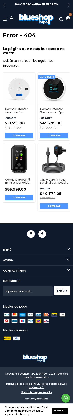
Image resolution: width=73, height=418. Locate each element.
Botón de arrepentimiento (36, 392)
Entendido (60, 410)
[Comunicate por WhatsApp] (65, 398)
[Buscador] (61, 19)
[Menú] (5, 19)
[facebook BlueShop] (42, 234)
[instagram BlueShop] (31, 234)
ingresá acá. (36, 387)
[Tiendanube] (36, 399)
